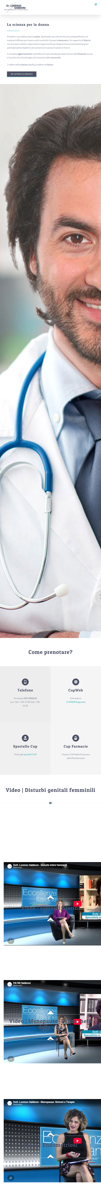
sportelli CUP (30, 754)
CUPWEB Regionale (75, 702)
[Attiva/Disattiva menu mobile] (96, 4)
